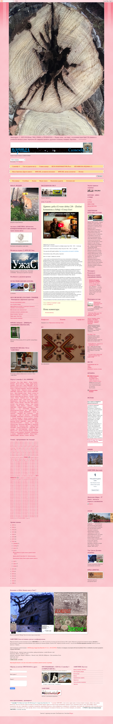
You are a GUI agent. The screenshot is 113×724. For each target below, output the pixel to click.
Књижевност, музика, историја (95, 369)
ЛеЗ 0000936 (25, 466)
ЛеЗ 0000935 (18, 466)
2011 (13, 578)
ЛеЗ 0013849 (32, 504)
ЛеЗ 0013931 (25, 506)
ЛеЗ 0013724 (32, 501)
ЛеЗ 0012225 (32, 488)
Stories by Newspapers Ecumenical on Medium (94, 280)
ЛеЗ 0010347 (25, 482)
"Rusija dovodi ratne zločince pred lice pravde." (98, 303)
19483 (36, 457)
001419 (16, 446)
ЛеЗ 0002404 (18, 468)
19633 (11, 460)
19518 (15, 459)
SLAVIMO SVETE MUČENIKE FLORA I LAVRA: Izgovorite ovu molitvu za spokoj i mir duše (95, 379)
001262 (26, 443)
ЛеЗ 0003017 (25, 472)
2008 (13, 583)
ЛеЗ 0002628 (25, 469)
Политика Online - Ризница (93, 391)
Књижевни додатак (57, 181)
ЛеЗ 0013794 (18, 503)
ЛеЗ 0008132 (18, 481)
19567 (27, 459)
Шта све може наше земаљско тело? (18, 309)
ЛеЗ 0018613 (32, 516)
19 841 (16, 451)
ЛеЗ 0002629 (32, 469)
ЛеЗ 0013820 (32, 503)
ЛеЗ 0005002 (17, 475)
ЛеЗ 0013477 (25, 491)
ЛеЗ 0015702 (32, 515)
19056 (33, 452)
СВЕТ (89, 366)
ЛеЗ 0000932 (25, 465)
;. (18, 410)
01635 (29, 446)
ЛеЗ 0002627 (18, 469)
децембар (15, 543)
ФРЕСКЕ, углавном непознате (45, 172)
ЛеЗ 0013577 (25, 497)
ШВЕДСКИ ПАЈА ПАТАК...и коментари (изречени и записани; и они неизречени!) (22, 307)
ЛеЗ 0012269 (25, 489)
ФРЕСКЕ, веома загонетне (66, 172)
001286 (11, 445)
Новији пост (45, 319)
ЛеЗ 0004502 (32, 473)
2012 (13, 576)
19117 (25, 455)
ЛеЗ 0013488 (25, 492)
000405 (16, 442)
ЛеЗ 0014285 (32, 506)
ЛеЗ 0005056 (24, 475)
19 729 (19, 449)
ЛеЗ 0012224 (25, 488)
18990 (11, 449)
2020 (13, 534)
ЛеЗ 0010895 (32, 485)
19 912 (21, 452)
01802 (33, 446)
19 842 (20, 451)
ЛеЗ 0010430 (18, 485)
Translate (21, 161)
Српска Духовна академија (80, 682)
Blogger (71, 713)
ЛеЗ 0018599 (18, 516)
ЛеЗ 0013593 (18, 498)
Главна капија (44, 166)
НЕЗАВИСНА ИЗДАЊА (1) (83, 166)
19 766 (31, 449)
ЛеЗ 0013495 (18, 494)
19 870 (24, 451)
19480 (32, 457)
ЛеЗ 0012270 (32, 489)
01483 (25, 446)
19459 (21, 457)
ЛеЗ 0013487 (18, 492)
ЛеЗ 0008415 (32, 481)
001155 (30, 442)
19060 (21, 454)
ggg (27, 518)
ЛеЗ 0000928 (25, 463)
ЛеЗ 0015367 (32, 507)
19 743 (27, 449)
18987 (36, 448)
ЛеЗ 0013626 (18, 500)
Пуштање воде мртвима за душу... (18, 302)
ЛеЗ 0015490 (32, 510)
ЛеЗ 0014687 (18, 507)
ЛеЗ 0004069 (25, 473)
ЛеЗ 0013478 (32, 491)
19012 (25, 452)
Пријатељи (76, 680)
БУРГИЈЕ (90, 202)
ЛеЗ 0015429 (32, 509)
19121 (29, 455)
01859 (28, 448)
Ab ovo (35, 385)
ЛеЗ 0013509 (18, 495)
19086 (37, 454)
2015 (13, 569)
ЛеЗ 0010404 (25, 483)
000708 (21, 442)
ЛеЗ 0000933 (32, 465)
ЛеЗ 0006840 (28, 477)
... (24, 426)
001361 (21, 445)
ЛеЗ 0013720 (25, 501)
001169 (35, 442)
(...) (26, 407)
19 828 (11, 451)
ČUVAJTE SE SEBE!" (21, 518)
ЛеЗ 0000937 (32, 466)
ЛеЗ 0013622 (32, 498)
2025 (13, 525)
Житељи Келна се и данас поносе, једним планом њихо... (24, 553)
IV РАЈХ (89, 200)
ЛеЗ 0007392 (32, 479)
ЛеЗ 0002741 (25, 470)
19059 (17, 454)
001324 (16, 445)
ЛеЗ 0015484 (25, 510)
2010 (13, 580)
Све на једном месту (29, 166)
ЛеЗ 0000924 (25, 462)
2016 (13, 541)
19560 (19, 459)
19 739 (23, 449)
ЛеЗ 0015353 (25, 507)
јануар (15, 566)
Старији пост (80, 319)
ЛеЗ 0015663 (25, 515)
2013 (13, 573)
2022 (13, 529)
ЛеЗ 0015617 (25, 513)
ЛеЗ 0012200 (32, 486)
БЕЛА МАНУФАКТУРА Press (61, 166)
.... (26, 413)
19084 (33, 454)
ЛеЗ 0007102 (12, 479)
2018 (13, 536)
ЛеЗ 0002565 (32, 468)
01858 (24, 448)
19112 (21, 455)
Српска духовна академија (16, 318)
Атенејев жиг (70, 181)
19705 (24, 460)
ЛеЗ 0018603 (25, 516)
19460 (26, 457)
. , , (24, 432)
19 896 (32, 451)
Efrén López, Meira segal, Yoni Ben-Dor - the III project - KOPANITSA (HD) (95, 314)
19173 (17, 457)
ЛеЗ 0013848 (25, 504)
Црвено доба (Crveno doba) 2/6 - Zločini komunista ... (24, 556)
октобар (15, 545)
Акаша (34, 181)
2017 (13, 539)
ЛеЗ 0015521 (18, 512)
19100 (13, 455)
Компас (75, 675)
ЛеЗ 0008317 (25, 481)
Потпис (81, 172)
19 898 (13, 452)
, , (22, 382)
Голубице (26, 181)
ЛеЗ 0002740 (18, 470)
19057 (37, 452)
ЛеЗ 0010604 (25, 485)
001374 (11, 446)
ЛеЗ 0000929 (32, 463)
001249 (21, 443)
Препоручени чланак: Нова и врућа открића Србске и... (25, 558)
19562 (23, 459)
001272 (30, 443)
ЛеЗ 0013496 (25, 494)
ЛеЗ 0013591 (32, 497)
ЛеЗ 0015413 (25, 509)
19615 (36, 459)
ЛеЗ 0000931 (18, 465)
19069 (25, 454)
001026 (26, 442)
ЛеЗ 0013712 (32, 500)
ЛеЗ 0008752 (18, 482)
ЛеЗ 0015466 (18, 510)
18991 (15, 449)
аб (27, 460)
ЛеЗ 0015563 (32, 512)
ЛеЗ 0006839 (21, 477)
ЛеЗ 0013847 (18, 504)
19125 (33, 455)
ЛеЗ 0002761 (32, 470)
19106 (17, 455)
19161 (13, 457)
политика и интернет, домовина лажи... (19, 312)
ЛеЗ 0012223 (18, 488)
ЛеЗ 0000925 (32, 462)
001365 (26, 445)
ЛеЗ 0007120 (26, 479)
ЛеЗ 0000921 (32, 460)
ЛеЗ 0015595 (18, 513)
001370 (30, 445)
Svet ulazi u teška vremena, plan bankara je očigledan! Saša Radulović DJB (95, 356)
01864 (32, 448)
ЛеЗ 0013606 (25, 498)
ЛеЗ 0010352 (32, 482)
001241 (11, 443)
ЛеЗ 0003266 (18, 473)
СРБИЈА (89, 367)
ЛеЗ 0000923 (18, 462)
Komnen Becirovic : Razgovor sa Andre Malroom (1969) (95, 344)
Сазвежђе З (16, 166)
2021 (13, 532)
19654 (20, 460)
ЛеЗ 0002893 (18, 472)
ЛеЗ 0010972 (25, 486)
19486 (11, 459)
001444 (20, 446)
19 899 (17, 452)
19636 (16, 460)
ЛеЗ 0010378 (18, 483)
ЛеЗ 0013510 (25, 495)
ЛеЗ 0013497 (32, 494)
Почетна (62, 319)
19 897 (37, 451)
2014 (13, 571)
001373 (35, 445)
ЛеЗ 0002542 (25, 468)
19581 (32, 459)
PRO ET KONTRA (24, 415)
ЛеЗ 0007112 (50, 304)
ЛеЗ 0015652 (18, 515)
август (15, 548)
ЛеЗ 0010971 (18, 486)
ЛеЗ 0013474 (18, 491)
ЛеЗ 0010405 (32, 483)
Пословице (15, 181)
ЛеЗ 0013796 (25, 503)
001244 (16, 443)
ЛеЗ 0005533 (31, 475)
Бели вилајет (76, 673)
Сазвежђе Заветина (21, 709)
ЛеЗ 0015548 (25, 512)
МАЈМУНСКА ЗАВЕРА (79, 678)
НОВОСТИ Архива (94, 376)
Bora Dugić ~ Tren (91, 334)
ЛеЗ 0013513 (32, 495)
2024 (13, 527)
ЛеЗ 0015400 (18, 509)
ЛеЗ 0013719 (18, 501)
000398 (11, 442)
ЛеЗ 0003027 (32, 472)
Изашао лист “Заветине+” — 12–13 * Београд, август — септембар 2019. (95, 284)
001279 (35, 443)
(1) (25, 424)
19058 (13, 454)
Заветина (76, 684)
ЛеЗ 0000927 (18, 463)
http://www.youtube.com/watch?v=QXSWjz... (69, 251)
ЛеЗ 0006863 (34, 477)
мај (14, 561)
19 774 (35, 449)
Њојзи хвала (43, 181)
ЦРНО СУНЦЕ (91, 204)
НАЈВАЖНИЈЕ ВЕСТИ (93, 364)
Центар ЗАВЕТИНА (92, 206)
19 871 (28, 451)
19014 (29, 452)
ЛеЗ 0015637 (32, 513)
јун (14, 550)
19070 (29, 454)
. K (27, 408)
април (14, 563)
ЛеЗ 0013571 (18, 497)
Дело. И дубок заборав (15, 304)
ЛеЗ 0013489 (32, 492)
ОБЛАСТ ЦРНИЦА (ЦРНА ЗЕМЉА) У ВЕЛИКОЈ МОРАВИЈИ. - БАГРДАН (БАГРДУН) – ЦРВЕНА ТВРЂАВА (94, 321)
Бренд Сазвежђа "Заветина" (16, 314)
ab (15, 518)
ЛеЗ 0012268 (18, 489)
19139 (37, 455)
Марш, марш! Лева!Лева (16, 316)
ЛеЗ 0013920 (18, 506)
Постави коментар (49, 312)
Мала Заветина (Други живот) (22, 172)
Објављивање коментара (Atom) (56, 322)
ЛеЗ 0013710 (25, 500)
